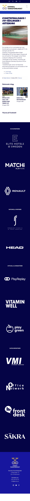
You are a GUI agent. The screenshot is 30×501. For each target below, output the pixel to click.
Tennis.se (20, 78)
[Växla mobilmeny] (27, 5)
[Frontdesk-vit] (15, 400)
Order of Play (9, 73)
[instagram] (13, 485)
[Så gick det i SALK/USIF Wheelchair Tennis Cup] (7, 88)
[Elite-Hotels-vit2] (15, 130)
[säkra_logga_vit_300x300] (15, 425)
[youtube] (16, 485)
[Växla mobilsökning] (27, 7)
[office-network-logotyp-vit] (15, 375)
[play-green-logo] (15, 317)
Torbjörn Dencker (7, 78)
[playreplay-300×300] (15, 268)
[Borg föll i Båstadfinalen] (22, 88)
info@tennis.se (15, 481)
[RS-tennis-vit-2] (15, 211)
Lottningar (8, 71)
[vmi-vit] (15, 350)
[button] (3, 96)
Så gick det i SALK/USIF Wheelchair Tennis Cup (6, 100)
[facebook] (19, 485)
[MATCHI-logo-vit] (15, 155)
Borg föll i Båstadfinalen (21, 99)
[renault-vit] (15, 180)
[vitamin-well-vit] (15, 293)
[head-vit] (15, 236)
